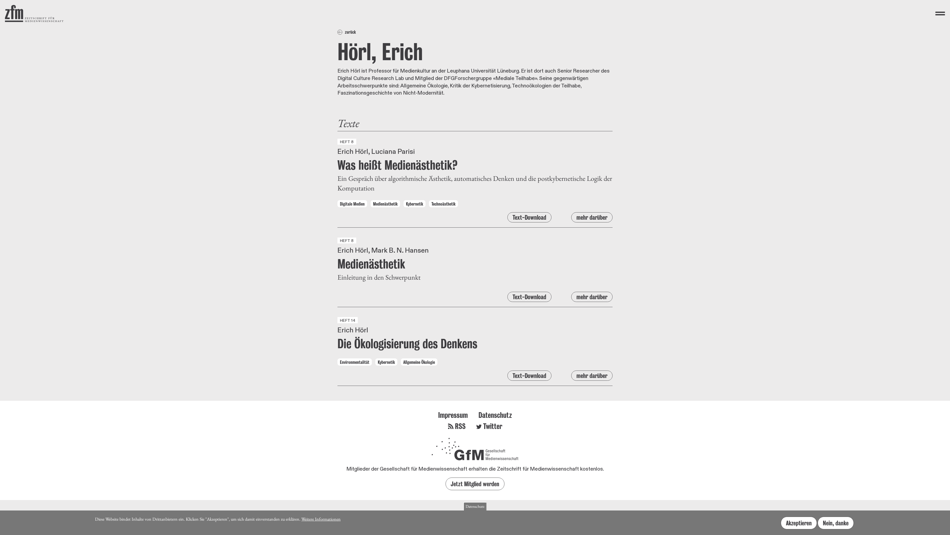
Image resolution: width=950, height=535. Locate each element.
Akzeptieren (799, 523)
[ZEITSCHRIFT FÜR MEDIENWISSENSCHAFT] (34, 13)
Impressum (453, 415)
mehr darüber (591, 217)
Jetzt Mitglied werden (475, 483)
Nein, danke (836, 523)
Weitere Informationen (321, 519)
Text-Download (529, 217)
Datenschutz (495, 415)
